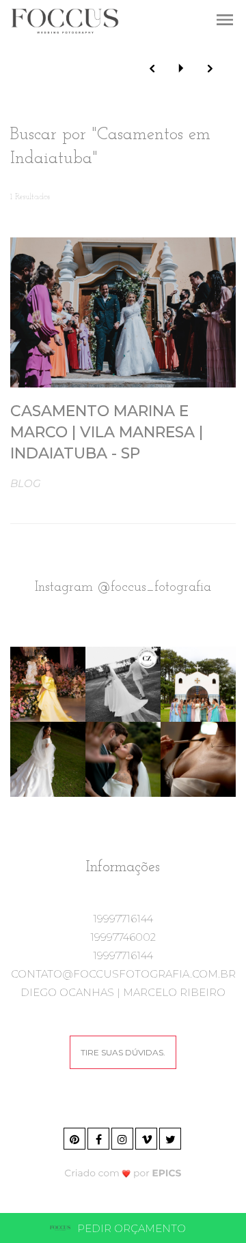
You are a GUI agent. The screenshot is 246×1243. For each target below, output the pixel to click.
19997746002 (123, 937)
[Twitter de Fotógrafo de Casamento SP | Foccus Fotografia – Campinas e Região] (171, 1137)
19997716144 (123, 918)
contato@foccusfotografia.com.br (123, 973)
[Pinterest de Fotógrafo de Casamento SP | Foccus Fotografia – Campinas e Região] (75, 1137)
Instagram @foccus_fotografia (123, 587)
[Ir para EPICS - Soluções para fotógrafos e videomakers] (123, 1172)
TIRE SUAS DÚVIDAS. (123, 1052)
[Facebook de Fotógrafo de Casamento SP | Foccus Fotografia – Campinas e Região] (99, 1137)
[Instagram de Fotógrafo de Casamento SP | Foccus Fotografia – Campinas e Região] (123, 1137)
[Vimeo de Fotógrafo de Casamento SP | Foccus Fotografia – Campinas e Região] (147, 1137)
